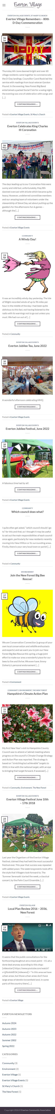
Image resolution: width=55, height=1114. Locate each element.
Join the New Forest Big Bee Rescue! (27, 577)
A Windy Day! (27, 239)
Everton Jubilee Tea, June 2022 (27, 345)
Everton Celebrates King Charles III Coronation (27, 128)
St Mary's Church (39, 16)
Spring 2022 (8, 1046)
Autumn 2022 (9, 1034)
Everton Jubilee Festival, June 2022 (27, 428)
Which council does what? (27, 511)
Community (27, 236)
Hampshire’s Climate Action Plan (27, 693)
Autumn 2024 (9, 1023)
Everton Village (27, 905)
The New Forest (40, 690)
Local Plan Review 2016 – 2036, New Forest (27, 910)
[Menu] (4, 5)
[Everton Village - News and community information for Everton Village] (27, 5)
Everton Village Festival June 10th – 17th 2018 (27, 801)
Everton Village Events (19, 16)
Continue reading (27, 104)
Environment (27, 572)
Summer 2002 (9, 1040)
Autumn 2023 (9, 1028)
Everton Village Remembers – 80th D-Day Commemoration (27, 20)
